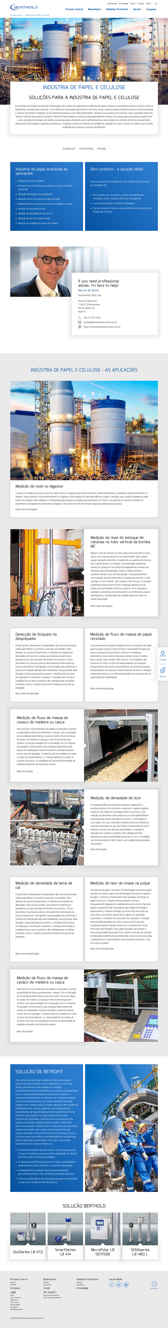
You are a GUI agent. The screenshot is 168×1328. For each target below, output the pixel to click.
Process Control (16, 15)
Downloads (112, 3)
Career (132, 3)
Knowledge (123, 3)
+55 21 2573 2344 (91, 317)
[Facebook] (111, 1284)
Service (162, 676)
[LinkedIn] (119, 1284)
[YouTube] (126, 1284)
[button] (156, 3)
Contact (141, 3)
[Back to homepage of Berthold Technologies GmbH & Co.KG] (23, 7)
